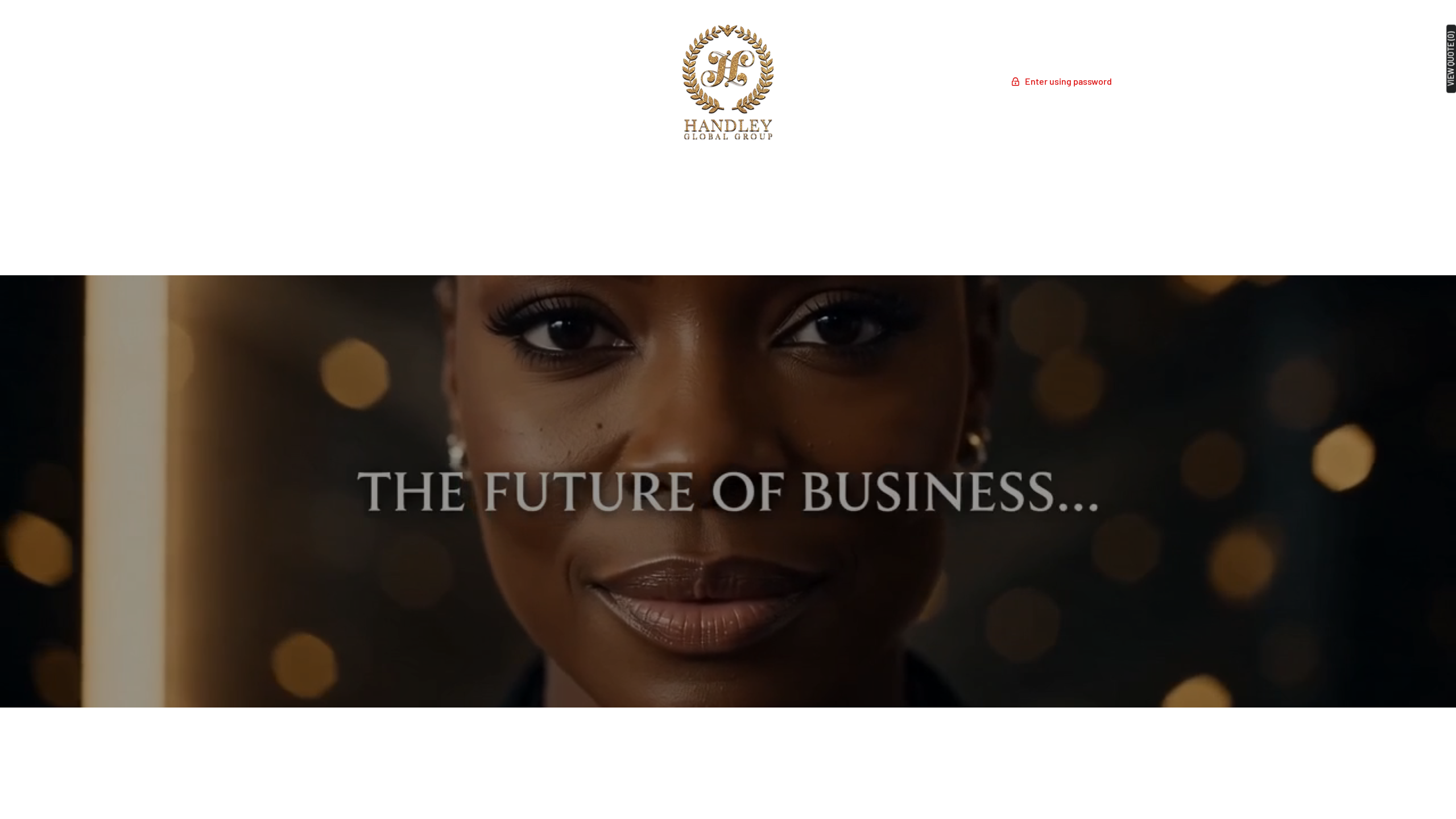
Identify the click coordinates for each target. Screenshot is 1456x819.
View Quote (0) (1450, 58)
